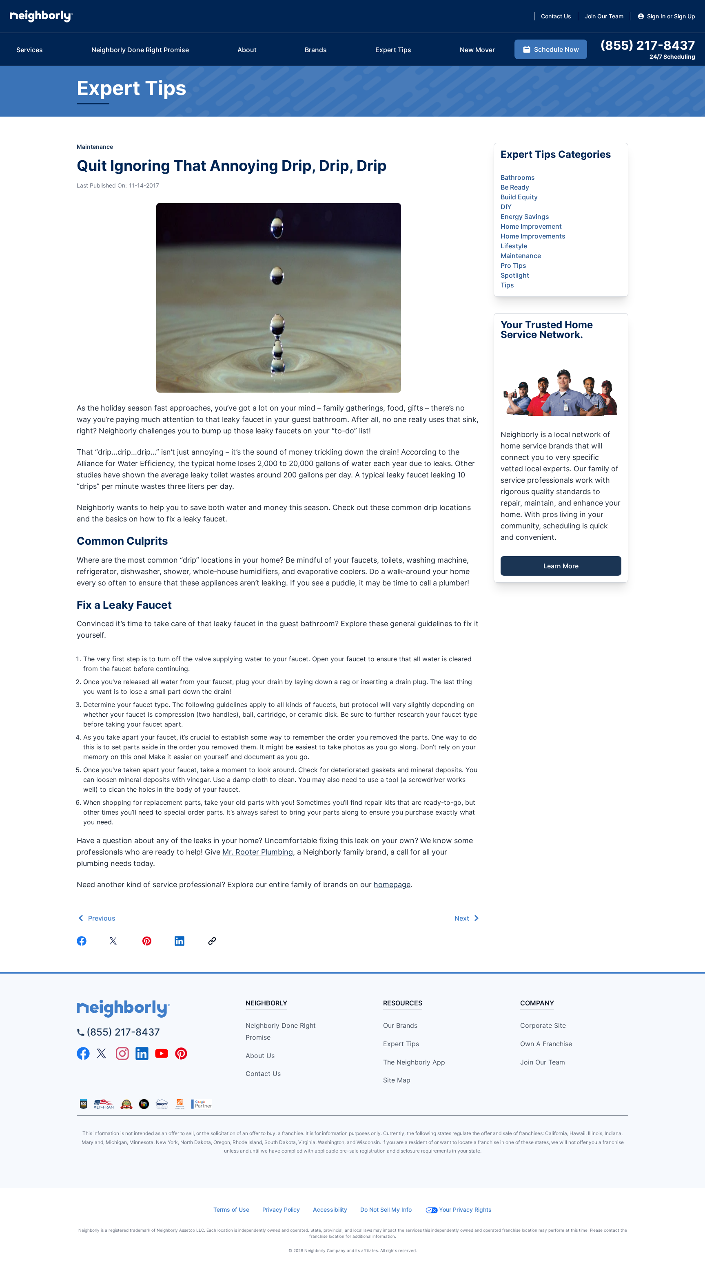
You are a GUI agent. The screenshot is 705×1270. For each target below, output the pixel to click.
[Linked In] (181, 941)
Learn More (561, 566)
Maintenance (95, 146)
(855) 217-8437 (123, 1032)
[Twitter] (115, 941)
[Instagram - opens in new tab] (122, 1053)
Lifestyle (514, 246)
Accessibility (330, 1209)
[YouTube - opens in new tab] (161, 1053)
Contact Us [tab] (556, 16)
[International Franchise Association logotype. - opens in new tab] (83, 1104)
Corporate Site (543, 1025)
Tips (507, 285)
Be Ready (515, 187)
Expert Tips (401, 1044)
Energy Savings (525, 216)
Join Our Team (542, 1062)
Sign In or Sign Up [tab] (671, 16)
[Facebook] (83, 941)
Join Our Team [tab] (604, 16)
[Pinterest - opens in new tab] (181, 1053)
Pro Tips (513, 265)
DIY (506, 207)
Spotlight (515, 275)
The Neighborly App (414, 1062)
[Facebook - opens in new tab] (83, 1053)
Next (461, 918)
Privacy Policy (281, 1209)
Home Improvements (533, 236)
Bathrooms (518, 177)
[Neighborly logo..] (41, 16)
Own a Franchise (546, 1044)
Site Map (396, 1080)
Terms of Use (231, 1209)
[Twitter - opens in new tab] (102, 1053)
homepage (392, 884)
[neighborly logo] (147, 1009)
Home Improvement (531, 226)
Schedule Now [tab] (556, 49)
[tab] (29, 50)
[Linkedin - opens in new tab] (142, 1053)
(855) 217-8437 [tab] (647, 45)
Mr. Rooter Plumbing (257, 852)
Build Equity (519, 197)
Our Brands (400, 1025)
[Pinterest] (148, 941)
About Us (260, 1055)
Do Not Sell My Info (386, 1209)
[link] (213, 941)
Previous (101, 918)
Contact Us (263, 1073)
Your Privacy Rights (465, 1209)
